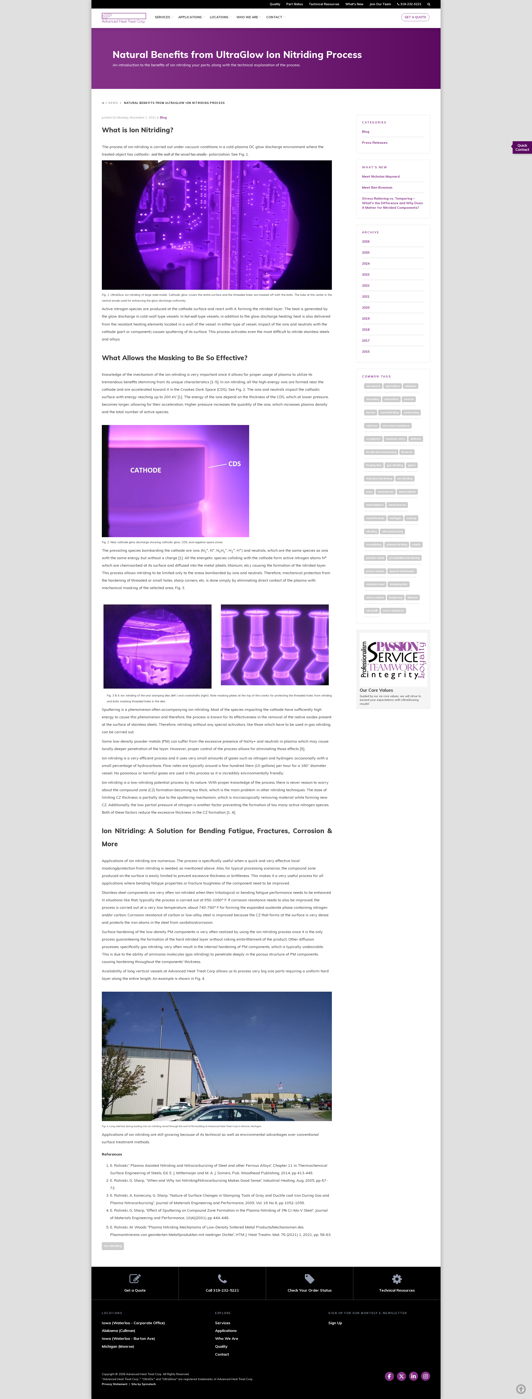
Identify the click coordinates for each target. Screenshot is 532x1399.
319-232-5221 (410, 5)
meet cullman (407, 491)
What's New (354, 4)
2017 (365, 340)
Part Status (294, 4)
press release (375, 571)
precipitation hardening (404, 557)
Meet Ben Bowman (377, 187)
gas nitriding (395, 465)
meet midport (374, 504)
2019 (365, 318)
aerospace (373, 386)
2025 (365, 252)
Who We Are (247, 17)
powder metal (375, 557)
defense (415, 438)
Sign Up (335, 1322)
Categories (374, 122)
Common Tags (376, 376)
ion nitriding (113, 1246)
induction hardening (379, 478)
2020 (365, 307)
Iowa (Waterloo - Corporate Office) (133, 1322)
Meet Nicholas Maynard (381, 176)
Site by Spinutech (143, 1384)
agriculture (392, 386)
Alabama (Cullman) (118, 1330)
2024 (365, 263)
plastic (416, 544)
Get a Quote (415, 17)
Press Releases (375, 142)
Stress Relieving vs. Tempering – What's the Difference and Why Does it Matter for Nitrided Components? (392, 203)
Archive (370, 232)
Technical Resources (324, 4)
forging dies (374, 465)
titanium (413, 597)
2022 (365, 285)
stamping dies (399, 584)
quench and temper (402, 571)
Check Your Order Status (310, 1290)
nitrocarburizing (392, 531)
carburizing (411, 412)
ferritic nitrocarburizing (381, 452)
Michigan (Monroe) (118, 1346)
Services (163, 17)
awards (409, 399)
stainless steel (375, 584)
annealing (372, 399)
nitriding (371, 531)
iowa (369, 491)
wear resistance (393, 610)
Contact (274, 17)
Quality (275, 4)
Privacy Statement (114, 1384)
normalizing (373, 544)
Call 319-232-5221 (222, 1290)
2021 (365, 296)
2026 (365, 241)
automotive (391, 399)
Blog (163, 117)
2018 (365, 329)
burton (370, 412)
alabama (410, 386)
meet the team (375, 518)
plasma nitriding (397, 544)
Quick (522, 147)
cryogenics (373, 438)
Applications (190, 17)
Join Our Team (380, 4)
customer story (395, 438)
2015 (365, 351)
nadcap (411, 518)
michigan (395, 518)
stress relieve (375, 597)
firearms (407, 452)
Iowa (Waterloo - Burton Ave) (128, 1338)
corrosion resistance (396, 425)
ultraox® (372, 610)
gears (412, 465)
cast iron (371, 425)
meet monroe (397, 504)
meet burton (386, 491)
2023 (365, 274)
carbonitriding (389, 412)
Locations (219, 17)
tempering (395, 597)
